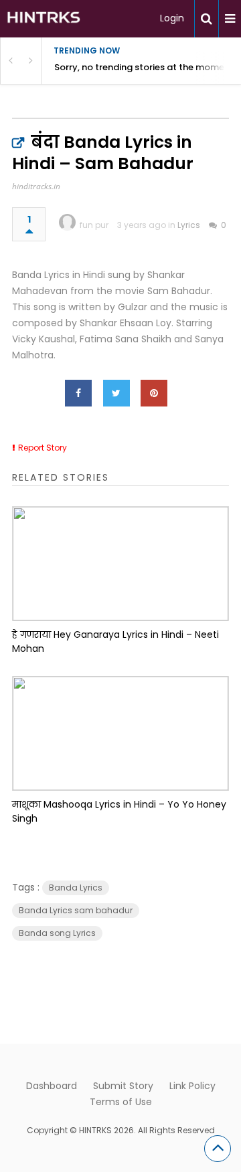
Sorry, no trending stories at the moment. (145, 67)
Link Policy (192, 1085)
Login (172, 18)
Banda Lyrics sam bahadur (76, 910)
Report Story (42, 447)
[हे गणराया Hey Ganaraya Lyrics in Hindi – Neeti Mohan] (120, 563)
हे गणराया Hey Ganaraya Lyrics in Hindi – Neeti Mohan (115, 641)
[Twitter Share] (116, 393)
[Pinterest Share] (154, 393)
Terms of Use (121, 1101)
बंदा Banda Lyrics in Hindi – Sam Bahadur (102, 152)
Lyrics (188, 225)
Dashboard (51, 1085)
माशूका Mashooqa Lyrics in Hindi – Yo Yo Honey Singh (119, 811)
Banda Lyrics (75, 887)
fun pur (94, 225)
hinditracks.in (36, 186)
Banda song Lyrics (57, 933)
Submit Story (123, 1085)
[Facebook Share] (78, 393)
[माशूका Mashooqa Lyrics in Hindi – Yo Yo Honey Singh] (120, 733)
